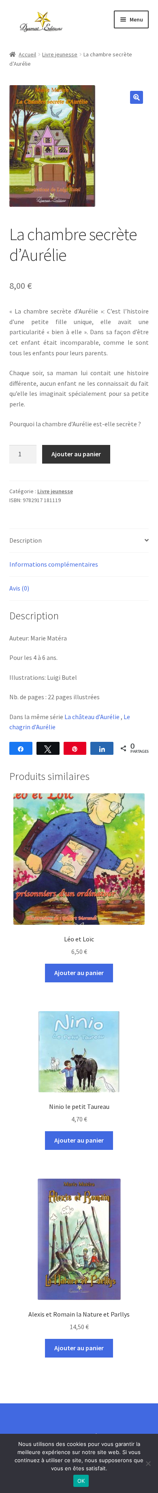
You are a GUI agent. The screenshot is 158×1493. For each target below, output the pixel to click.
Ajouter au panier (76, 454)
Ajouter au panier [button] (79, 973)
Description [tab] (25, 540)
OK (81, 1481)
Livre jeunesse (59, 54)
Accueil (27, 54)
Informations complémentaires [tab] (53, 564)
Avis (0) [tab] (19, 588)
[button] (136, 97)
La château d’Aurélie (92, 717)
